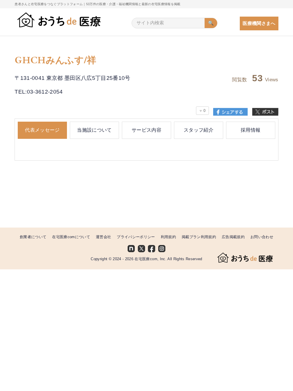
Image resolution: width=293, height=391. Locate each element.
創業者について (33, 237)
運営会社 (103, 237)
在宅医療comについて (71, 237)
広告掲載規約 (233, 237)
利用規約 (168, 237)
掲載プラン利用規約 (199, 237)
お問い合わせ (261, 237)
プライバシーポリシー (136, 237)
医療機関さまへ (259, 23)
